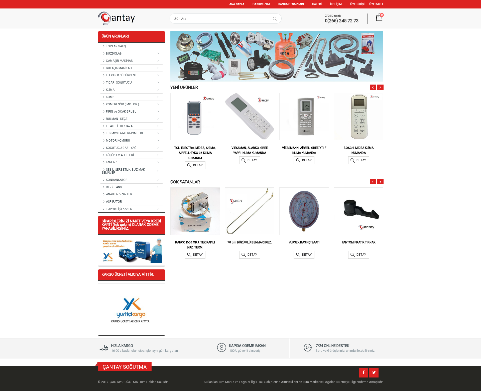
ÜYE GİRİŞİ (357, 4)
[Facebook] (363, 372)
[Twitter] (374, 372)
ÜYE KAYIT (376, 4)
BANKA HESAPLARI (291, 4)
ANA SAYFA (236, 4)
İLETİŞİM (336, 4)
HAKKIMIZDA (261, 4)
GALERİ (317, 4)
